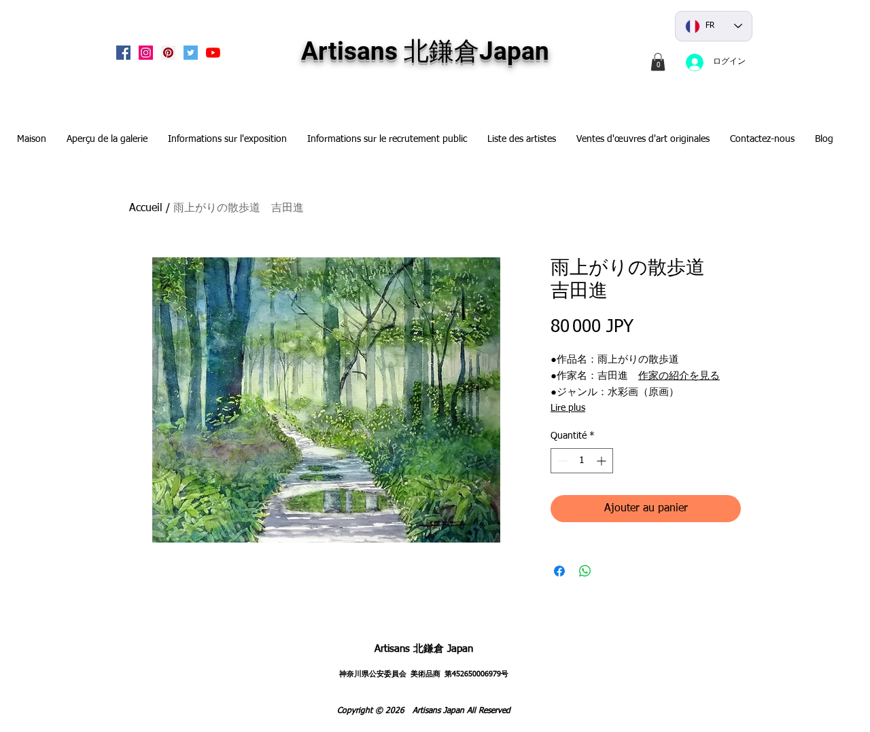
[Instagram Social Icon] (146, 52)
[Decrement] (561, 461)
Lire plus (568, 408)
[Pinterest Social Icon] (168, 52)
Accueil (145, 208)
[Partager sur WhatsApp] (585, 571)
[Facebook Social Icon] (123, 52)
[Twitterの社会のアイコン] (191, 52)
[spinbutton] (582, 461)
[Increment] (602, 461)
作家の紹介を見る (679, 376)
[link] (657, 62)
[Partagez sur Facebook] (559, 571)
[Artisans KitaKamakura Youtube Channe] (213, 52)
